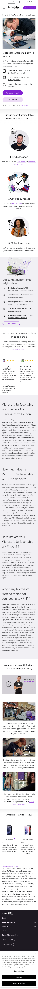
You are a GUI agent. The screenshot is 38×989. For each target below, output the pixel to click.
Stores (23, 2)
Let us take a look (20, 304)
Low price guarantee (10, 866)
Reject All (19, 977)
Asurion (4, 2)
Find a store (11, 323)
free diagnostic (16, 204)
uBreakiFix (11, 2)
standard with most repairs (17, 318)
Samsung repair (27, 839)
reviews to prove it (18, 349)
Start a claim (24, 105)
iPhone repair (9, 839)
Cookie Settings (19, 971)
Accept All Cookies (19, 983)
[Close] (35, 953)
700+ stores (21, 162)
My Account (32, 2)
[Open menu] (4, 7)
